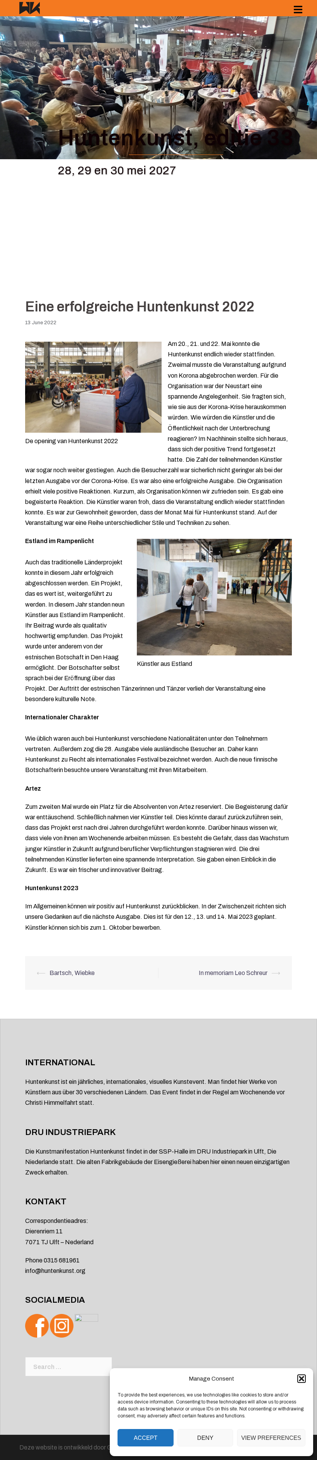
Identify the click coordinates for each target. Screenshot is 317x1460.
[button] (301, 1379)
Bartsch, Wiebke (72, 973)
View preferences (271, 1437)
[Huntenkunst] (29, 7)
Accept (145, 1437)
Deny (205, 1437)
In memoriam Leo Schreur (233, 973)
